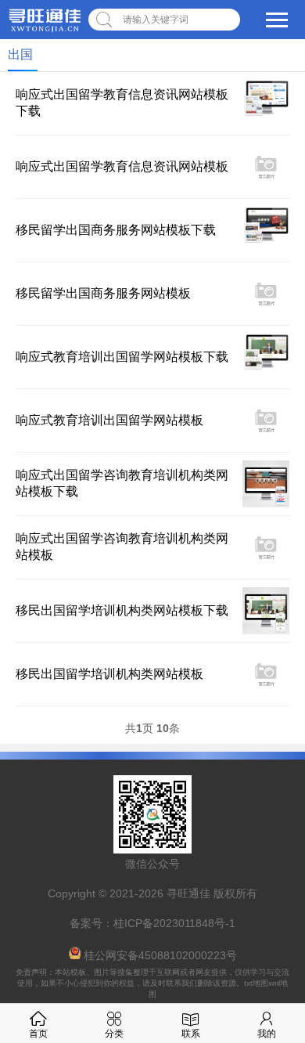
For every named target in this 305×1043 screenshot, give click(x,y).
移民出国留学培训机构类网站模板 (109, 673)
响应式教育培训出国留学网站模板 (109, 420)
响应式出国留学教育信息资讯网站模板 (122, 166)
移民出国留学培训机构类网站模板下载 (122, 610)
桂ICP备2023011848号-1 (174, 923)
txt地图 (256, 983)
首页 (38, 1033)
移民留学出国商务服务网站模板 (103, 293)
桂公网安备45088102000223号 (160, 955)
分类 (114, 1033)
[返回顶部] (273, 922)
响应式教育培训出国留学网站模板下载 (122, 356)
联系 (190, 1033)
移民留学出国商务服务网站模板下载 (116, 229)
